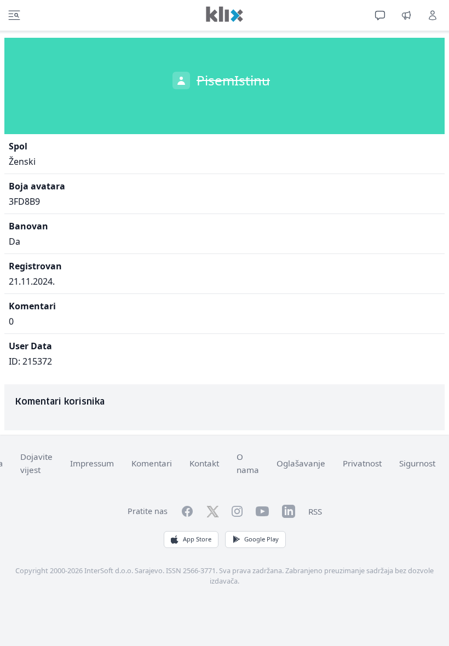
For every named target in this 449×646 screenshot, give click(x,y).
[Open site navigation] (14, 15)
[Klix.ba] (224, 14)
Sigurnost (417, 463)
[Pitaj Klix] (380, 15)
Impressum (92, 463)
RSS (315, 511)
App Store (197, 539)
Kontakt (204, 463)
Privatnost (362, 463)
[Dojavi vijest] (406, 15)
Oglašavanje (301, 463)
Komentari (151, 463)
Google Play (261, 539)
